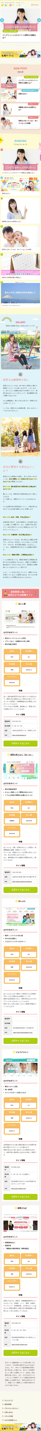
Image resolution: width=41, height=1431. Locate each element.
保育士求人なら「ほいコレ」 (22, 755)
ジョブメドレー (22, 1052)
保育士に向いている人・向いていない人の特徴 (16, 249)
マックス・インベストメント (11, 305)
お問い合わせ (8, 1412)
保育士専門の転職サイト (30, 90)
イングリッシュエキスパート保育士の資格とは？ (18, 173)
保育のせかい (23, 94)
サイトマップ (8, 1400)
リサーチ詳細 (8, 1416)
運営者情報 (7, 1404)
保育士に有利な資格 (10, 31)
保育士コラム (33, 104)
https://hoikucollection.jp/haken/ (22, 881)
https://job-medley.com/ (18, 1188)
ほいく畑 (22, 604)
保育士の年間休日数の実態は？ (11, 277)
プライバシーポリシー (11, 1408)
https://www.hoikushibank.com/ (22, 1032)
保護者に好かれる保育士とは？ (11, 221)
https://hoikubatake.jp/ (19, 735)
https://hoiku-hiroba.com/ (19, 1344)
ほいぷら (22, 901)
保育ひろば (22, 1208)
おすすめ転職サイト (10, 1420)
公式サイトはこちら (20, 743)
